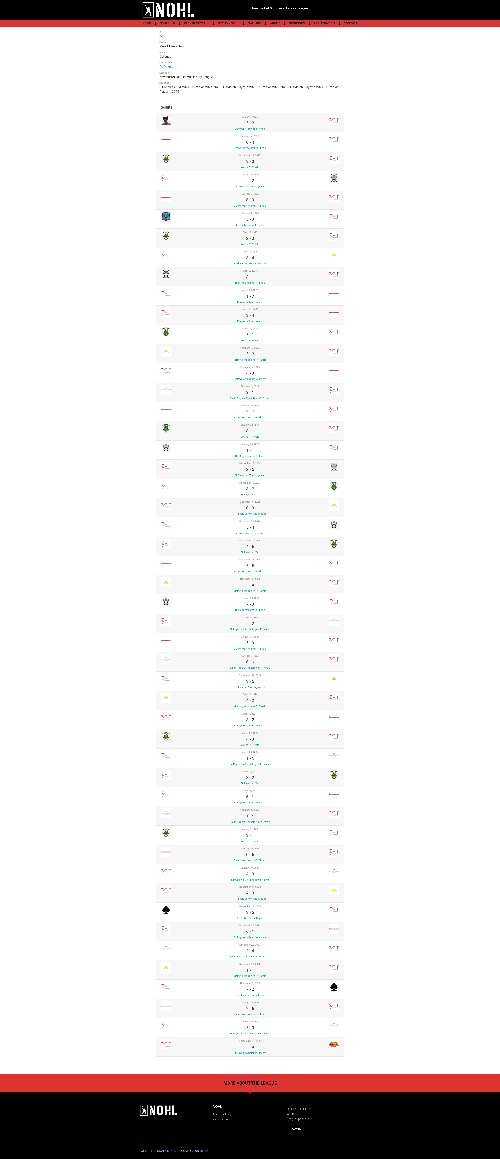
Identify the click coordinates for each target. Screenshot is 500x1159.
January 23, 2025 (250, 425)
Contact (351, 23)
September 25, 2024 (250, 675)
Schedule (167, 23)
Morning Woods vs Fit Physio (250, 359)
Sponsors (297, 23)
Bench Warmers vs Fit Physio (250, 147)
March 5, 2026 (250, 117)
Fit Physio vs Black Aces (250, 995)
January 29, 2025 (250, 405)
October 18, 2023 (250, 1021)
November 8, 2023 (250, 983)
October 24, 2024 (250, 617)
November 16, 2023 (250, 964)
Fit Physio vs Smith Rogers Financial (250, 629)
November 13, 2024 (250, 559)
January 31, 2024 (250, 829)
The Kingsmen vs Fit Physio (250, 282)
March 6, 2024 (250, 790)
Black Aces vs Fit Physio (250, 918)
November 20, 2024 (250, 540)
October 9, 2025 (250, 194)
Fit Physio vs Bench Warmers (250, 302)
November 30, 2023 (250, 925)
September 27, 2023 (250, 1041)
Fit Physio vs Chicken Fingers (250, 1052)
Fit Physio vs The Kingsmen (250, 186)
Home (146, 23)
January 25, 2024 (250, 848)
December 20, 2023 (250, 887)
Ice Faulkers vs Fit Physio (250, 225)
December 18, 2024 (250, 463)
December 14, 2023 (250, 906)
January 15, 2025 (250, 444)
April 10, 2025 (250, 251)
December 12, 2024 (250, 482)
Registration (324, 23)
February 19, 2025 (250, 348)
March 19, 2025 (250, 290)
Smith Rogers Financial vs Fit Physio (250, 398)
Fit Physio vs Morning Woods (250, 263)
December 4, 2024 (250, 502)
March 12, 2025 (250, 309)
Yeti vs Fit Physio (250, 167)
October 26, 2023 (250, 1002)
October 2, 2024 (250, 656)
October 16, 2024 (250, 636)
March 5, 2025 (250, 328)
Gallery (254, 23)
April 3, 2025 (250, 270)
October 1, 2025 (250, 213)
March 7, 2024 (250, 771)
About (275, 23)
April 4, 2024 (250, 713)
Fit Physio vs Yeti (250, 494)
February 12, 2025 (250, 367)
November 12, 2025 (250, 155)
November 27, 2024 (250, 521)
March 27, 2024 (250, 733)
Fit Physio (166, 67)
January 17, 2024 (250, 867)
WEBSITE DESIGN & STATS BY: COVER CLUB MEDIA (174, 1150)
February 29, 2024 (250, 810)
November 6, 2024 (250, 579)
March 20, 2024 (250, 752)
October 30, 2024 (250, 598)
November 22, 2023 (250, 944)
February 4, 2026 (250, 136)
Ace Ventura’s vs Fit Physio (250, 128)
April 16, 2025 (250, 232)
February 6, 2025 (250, 386)
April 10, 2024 (250, 694)
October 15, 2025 (250, 174)
